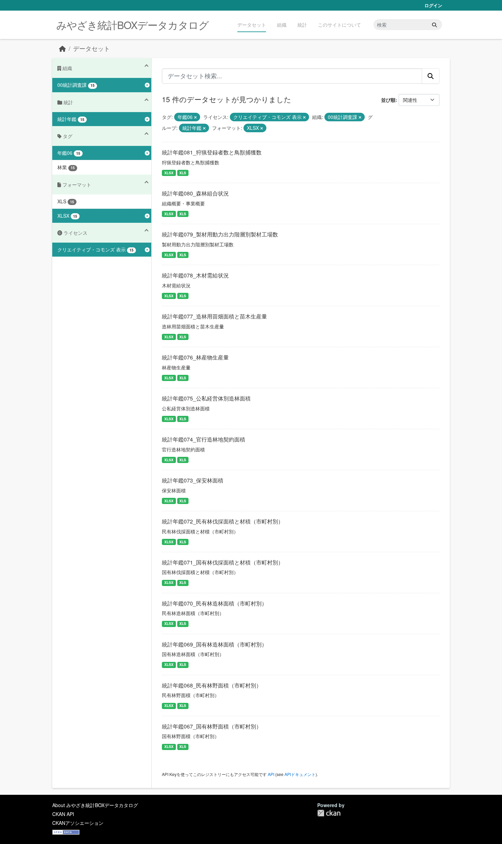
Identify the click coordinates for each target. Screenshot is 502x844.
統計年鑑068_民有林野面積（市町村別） (212, 685)
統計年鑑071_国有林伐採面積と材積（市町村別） (222, 562)
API (271, 774)
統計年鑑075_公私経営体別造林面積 (206, 398)
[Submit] (434, 24)
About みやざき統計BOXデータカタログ (95, 805)
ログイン (433, 5)
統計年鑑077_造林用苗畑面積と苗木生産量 (214, 316)
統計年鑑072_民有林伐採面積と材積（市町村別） (222, 521)
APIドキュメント (300, 774)
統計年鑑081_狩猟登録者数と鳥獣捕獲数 (212, 152)
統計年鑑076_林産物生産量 (195, 357)
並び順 (388, 99)
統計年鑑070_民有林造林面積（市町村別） (214, 603)
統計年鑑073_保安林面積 (192, 480)
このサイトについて (339, 24)
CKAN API (63, 814)
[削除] (195, 117)
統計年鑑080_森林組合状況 (195, 193)
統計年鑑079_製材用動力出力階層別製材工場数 (220, 234)
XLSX (168, 172)
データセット (251, 24)
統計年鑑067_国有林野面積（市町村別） (212, 726)
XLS (182, 172)
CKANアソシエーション (77, 822)
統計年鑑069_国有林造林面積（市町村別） (214, 644)
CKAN (328, 813)
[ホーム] (62, 48)
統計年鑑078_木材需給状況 (195, 275)
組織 (282, 24)
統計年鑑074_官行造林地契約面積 (203, 439)
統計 (302, 24)
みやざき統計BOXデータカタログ (132, 24)
